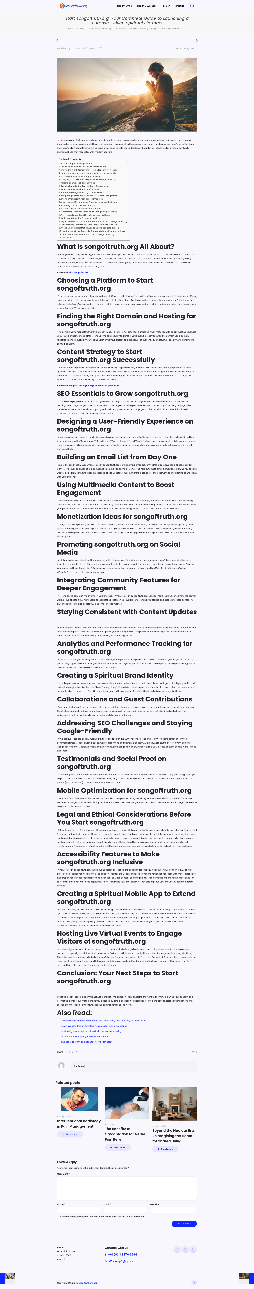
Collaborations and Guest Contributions (81, 208)
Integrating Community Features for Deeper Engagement (89, 195)
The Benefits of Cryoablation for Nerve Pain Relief (86, 1041)
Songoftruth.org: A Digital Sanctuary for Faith (94, 385)
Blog (82, 28)
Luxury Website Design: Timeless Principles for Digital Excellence (94, 1026)
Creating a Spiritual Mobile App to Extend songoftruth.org (90, 228)
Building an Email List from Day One (77, 183)
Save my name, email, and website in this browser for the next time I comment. (102, 1216)
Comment (63, 1173)
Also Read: (67, 237)
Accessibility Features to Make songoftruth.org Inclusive (89, 224)
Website (154, 1204)
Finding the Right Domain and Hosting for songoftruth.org (88, 170)
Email (107, 1204)
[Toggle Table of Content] (124, 159)
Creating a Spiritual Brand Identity (78, 205)
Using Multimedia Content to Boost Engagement (84, 186)
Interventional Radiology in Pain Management (84, 1036)
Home (71, 28)
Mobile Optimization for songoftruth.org (81, 218)
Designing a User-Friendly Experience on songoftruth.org (88, 179)
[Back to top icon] (194, 1282)
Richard (77, 48)
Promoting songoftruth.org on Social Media (82, 192)
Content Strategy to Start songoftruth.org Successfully (88, 173)
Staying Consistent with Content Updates (82, 199)
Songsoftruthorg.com (87, 1283)
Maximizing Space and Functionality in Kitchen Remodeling (91, 1031)
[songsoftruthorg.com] (74, 6)
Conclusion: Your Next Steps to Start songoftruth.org (88, 234)
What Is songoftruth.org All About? (77, 163)
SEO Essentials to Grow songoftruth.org (80, 176)
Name (61, 1204)
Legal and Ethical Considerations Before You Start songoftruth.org (94, 221)
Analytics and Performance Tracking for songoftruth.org (89, 202)
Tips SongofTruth (78, 272)
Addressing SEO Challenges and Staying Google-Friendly (89, 211)
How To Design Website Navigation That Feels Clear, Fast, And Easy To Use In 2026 (103, 1020)
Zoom (118, 957)
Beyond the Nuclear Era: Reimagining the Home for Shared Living (173, 1136)
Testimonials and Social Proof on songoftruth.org (85, 215)
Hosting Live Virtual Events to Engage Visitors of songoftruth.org (93, 231)
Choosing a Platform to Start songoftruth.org (83, 166)
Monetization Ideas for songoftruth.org (79, 189)
